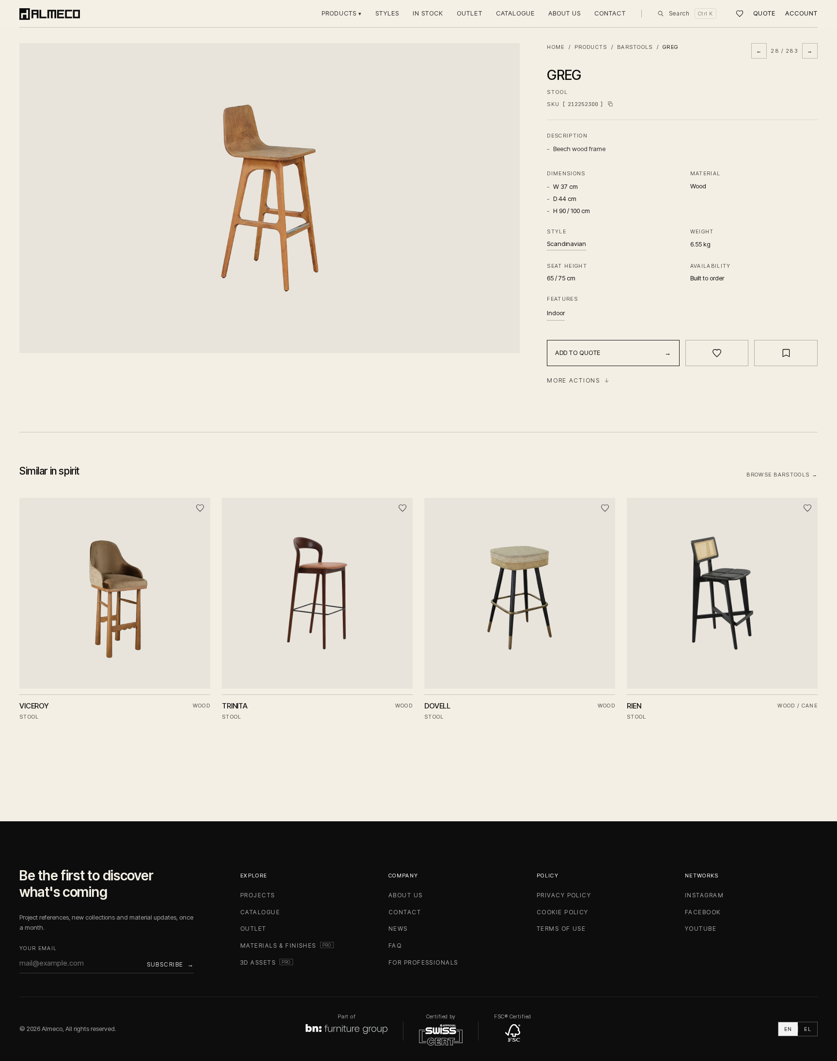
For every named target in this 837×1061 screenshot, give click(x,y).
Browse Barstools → (782, 474)
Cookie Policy (563, 912)
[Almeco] (49, 13)
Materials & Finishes (287, 945)
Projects (257, 895)
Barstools (635, 47)
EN (788, 1029)
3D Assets (266, 962)
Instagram (704, 895)
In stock (428, 13)
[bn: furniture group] (347, 1029)
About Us (564, 13)
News (398, 928)
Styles (387, 13)
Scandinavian (566, 243)
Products (341, 13)
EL (807, 1029)
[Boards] (740, 13)
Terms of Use (561, 928)
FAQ (395, 945)
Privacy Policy (564, 895)
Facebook (703, 912)
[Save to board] (786, 353)
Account (801, 13)
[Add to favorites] (717, 353)
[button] (269, 198)
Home (555, 47)
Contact (609, 13)
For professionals (423, 962)
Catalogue (515, 13)
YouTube (700, 928)
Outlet (469, 13)
